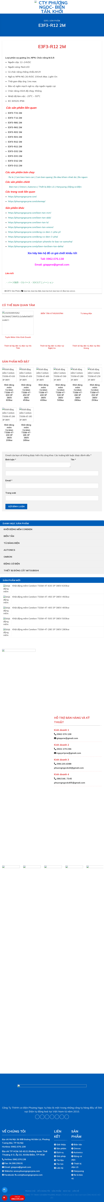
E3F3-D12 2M (15, 160)
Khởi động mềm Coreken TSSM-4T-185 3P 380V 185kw (26, 432)
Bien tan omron (69, 291)
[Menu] (3, 6)
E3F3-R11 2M (15, 146)
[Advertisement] (52, 1183)
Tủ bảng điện (12, 543)
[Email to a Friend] (52, 1117)
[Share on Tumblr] (66, 1117)
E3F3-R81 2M (15, 122)
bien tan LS (57, 291)
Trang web (10, 493)
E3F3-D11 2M (15, 165)
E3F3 (46, 21)
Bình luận (10, 459)
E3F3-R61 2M (15, 127)
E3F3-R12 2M (15, 141)
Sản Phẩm (55, 21)
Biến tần (9, 536)
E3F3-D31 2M (15, 156)
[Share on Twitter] (47, 1117)
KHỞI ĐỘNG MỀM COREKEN (18, 529)
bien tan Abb (36, 291)
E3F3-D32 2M (15, 151)
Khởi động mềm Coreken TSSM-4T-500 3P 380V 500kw (60, 392)
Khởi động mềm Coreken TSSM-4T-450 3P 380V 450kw (26, 392)
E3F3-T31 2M (15, 113)
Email (8, 480)
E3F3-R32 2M (15, 132)
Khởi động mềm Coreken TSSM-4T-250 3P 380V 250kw (95, 392)
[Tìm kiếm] (101, 6)
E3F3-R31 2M (15, 136)
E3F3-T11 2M (15, 117)
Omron (8, 556)
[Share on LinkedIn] (62, 1117)
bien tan (27, 291)
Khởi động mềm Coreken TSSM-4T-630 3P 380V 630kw (9, 392)
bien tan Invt (47, 291)
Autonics (9, 550)
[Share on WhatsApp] (37, 1117)
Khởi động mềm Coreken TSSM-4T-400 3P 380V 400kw (43, 392)
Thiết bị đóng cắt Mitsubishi (21, 570)
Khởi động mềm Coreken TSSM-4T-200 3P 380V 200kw (9, 432)
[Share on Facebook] (42, 1117)
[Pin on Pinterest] (57, 1117)
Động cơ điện (12, 563)
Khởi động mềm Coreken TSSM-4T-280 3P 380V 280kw (77, 392)
